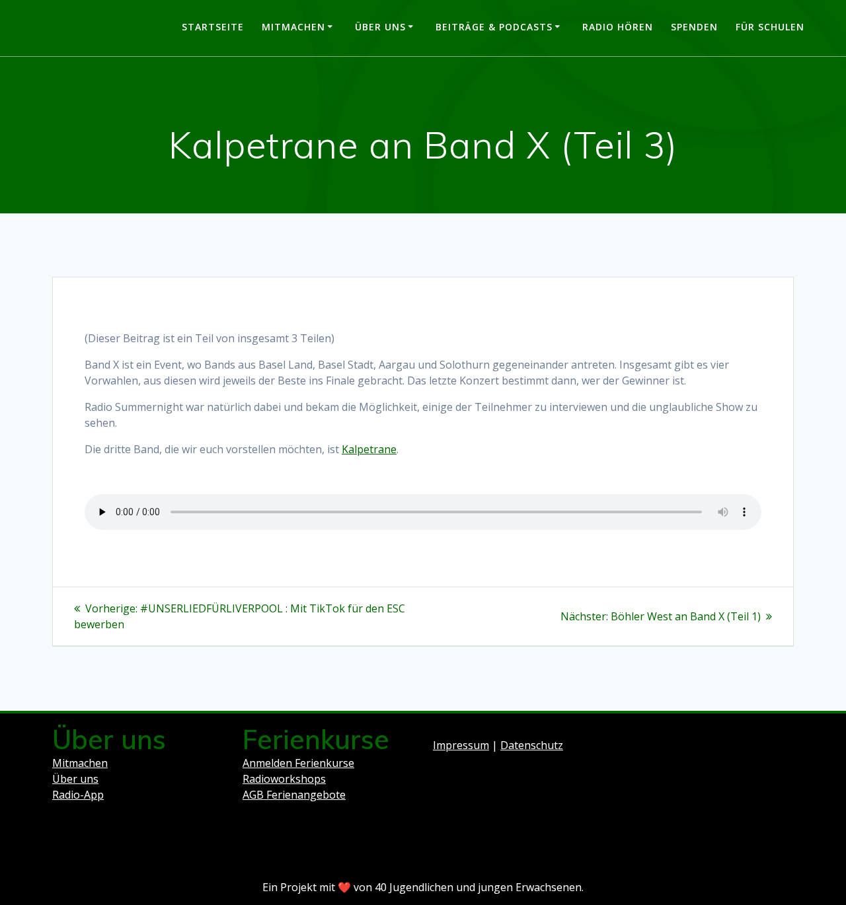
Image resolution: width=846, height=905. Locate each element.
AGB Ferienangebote (294, 794)
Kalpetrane (369, 449)
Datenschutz (531, 745)
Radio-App (78, 794)
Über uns (380, 26)
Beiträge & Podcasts (494, 26)
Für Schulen (770, 26)
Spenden (694, 26)
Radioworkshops (284, 779)
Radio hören (617, 26)
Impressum (461, 745)
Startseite (213, 26)
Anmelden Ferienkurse (298, 763)
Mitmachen (293, 26)
